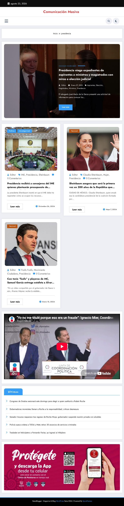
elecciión (99, 85)
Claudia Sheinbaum (92, 174)
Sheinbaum (44, 174)
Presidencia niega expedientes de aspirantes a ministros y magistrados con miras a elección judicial (86, 74)
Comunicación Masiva (61, 11)
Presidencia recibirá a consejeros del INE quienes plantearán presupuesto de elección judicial (30, 186)
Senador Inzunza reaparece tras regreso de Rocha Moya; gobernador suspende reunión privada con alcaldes (55, 416)
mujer (106, 174)
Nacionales (62, 66)
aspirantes (91, 85)
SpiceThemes (87, 501)
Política (11, 131)
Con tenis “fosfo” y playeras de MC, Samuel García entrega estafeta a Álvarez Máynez (31, 281)
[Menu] (6, 21)
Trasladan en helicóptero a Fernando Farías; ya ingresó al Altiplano (38, 432)
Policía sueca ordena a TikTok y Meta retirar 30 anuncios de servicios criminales (43, 424)
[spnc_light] (116, 21)
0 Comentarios (14, 178)
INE (23, 174)
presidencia (81, 88)
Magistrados (63, 88)
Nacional (74, 131)
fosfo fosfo (27, 270)
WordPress (60, 501)
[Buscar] (109, 21)
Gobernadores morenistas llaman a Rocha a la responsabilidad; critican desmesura (44, 409)
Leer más (65, 107)
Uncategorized (71, 66)
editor (64, 85)
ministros (72, 88)
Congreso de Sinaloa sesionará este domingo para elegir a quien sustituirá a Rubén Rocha (47, 401)
